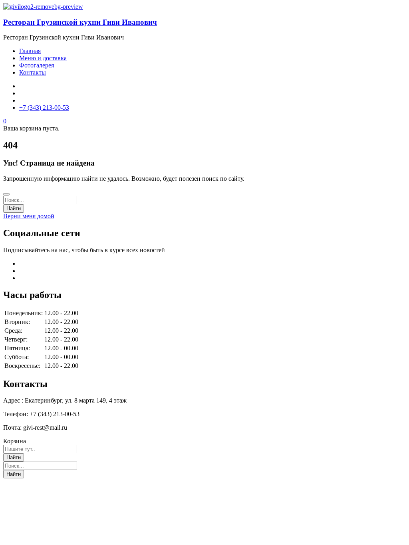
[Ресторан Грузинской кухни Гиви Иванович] (43, 6)
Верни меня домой (28, 216)
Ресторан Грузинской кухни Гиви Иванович (80, 22)
